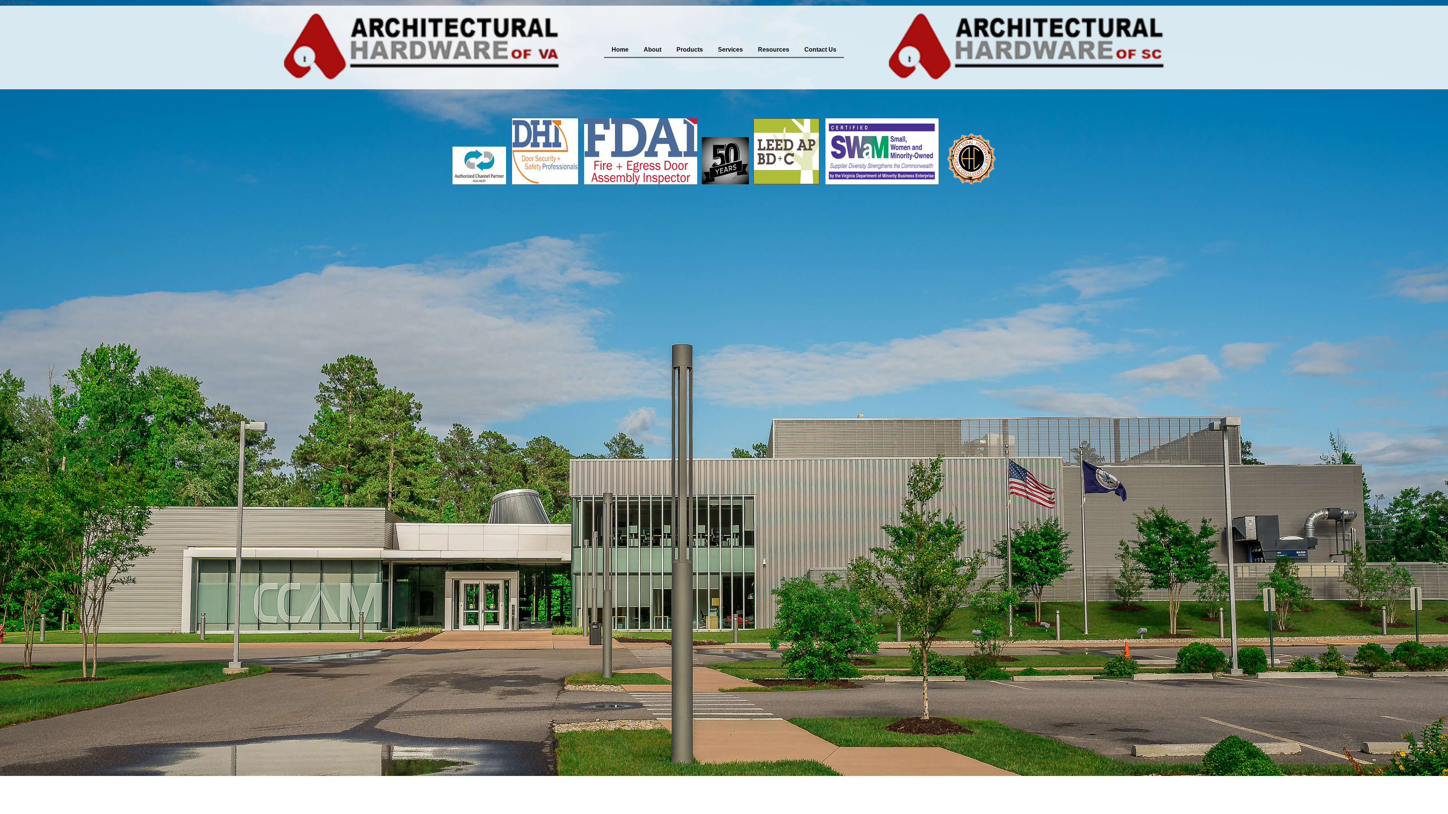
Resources (773, 49)
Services (730, 49)
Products (689, 49)
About (652, 49)
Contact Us (820, 49)
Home (620, 49)
